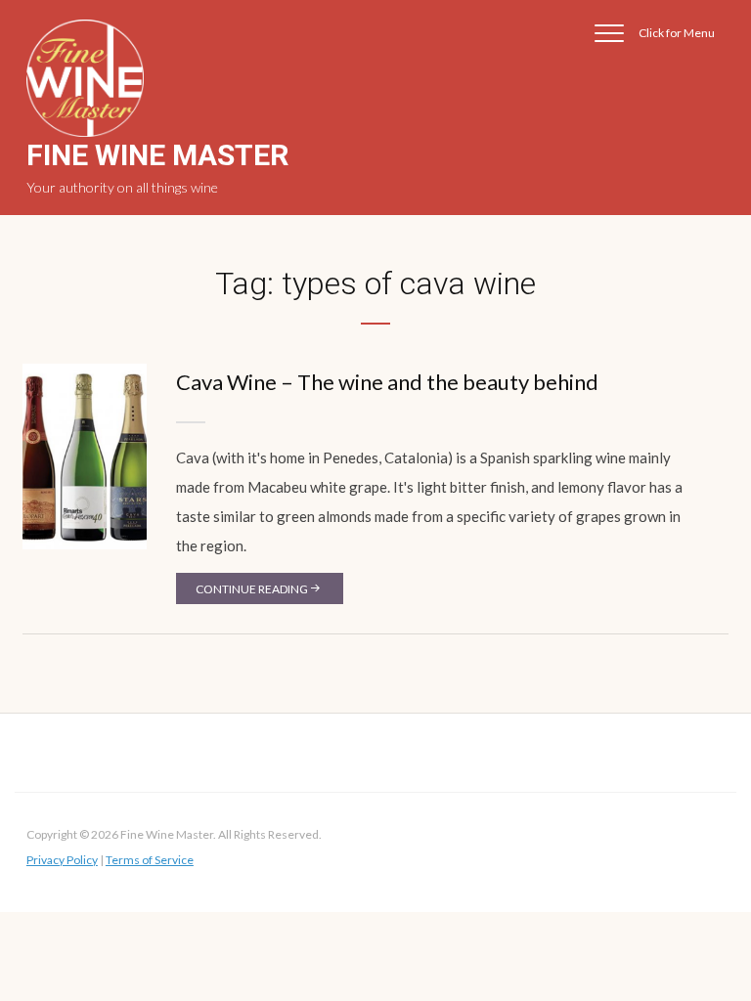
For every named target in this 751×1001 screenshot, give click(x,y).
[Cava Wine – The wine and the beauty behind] (84, 455)
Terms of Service (150, 859)
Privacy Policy (62, 859)
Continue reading (252, 589)
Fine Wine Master (157, 155)
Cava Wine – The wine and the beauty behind (387, 382)
